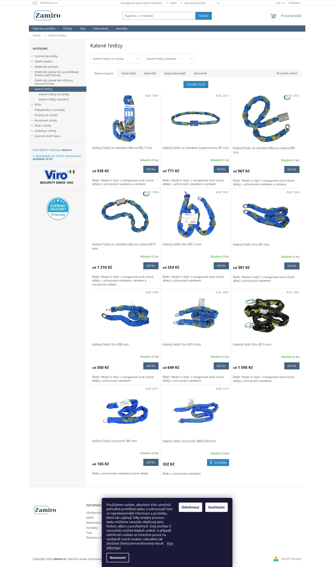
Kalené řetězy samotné (53, 99)
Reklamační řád (195, 3)
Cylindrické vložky (46, 56)
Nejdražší (150, 73)
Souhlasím (216, 507)
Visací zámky (43, 125)
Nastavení (118, 557)
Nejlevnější (128, 73)
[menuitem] (44, 28)
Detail (150, 169)
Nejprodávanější (175, 73)
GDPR (173, 3)
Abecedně (200, 73)
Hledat (203, 16)
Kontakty (92, 528)
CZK (278, 3)
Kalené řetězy (43, 89)
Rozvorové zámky (46, 120)
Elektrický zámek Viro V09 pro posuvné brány (54, 82)
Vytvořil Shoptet (291, 559)
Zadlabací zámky (45, 131)
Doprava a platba (97, 537)
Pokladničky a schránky (50, 110)
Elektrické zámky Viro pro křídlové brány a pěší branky (56, 73)
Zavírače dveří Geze (47, 136)
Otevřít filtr (196, 84)
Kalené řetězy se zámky (54, 94)
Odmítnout (190, 507)
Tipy (89, 532)
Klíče (38, 104)
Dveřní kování (43, 61)
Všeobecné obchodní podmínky (141, 3)
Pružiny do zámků (46, 115)
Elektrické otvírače (46, 67)
